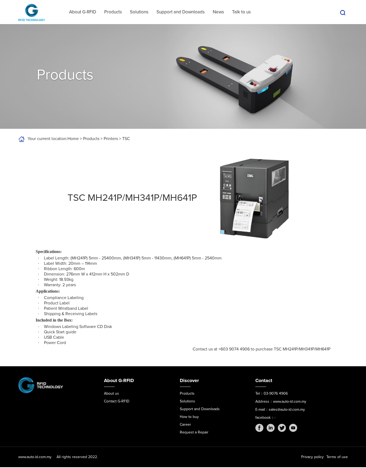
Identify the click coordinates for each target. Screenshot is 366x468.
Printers (111, 138)
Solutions (139, 12)
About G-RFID (82, 12)
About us (111, 393)
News (218, 12)
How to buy (189, 416)
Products (113, 12)
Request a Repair (194, 432)
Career (185, 424)
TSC (126, 138)
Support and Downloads (180, 12)
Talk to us (241, 12)
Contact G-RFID (116, 401)
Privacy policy (312, 457)
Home (73, 138)
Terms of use (337, 457)
